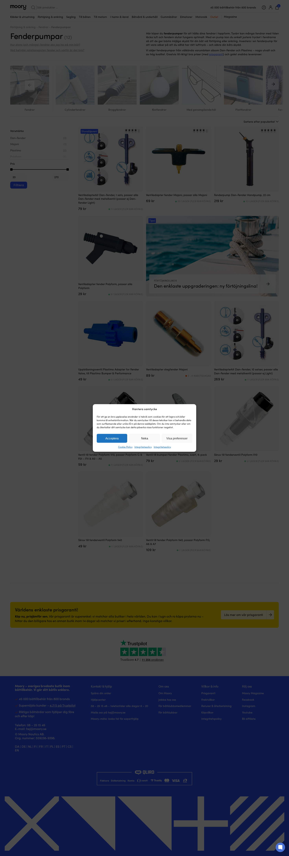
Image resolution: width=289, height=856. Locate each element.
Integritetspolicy (143, 446)
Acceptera (112, 438)
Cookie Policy (125, 446)
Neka (144, 438)
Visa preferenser (177, 438)
